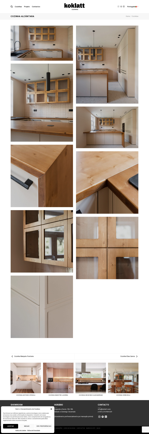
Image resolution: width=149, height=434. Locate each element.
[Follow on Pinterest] (121, 7)
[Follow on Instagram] (118, 7)
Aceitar (10, 426)
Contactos (36, 7)
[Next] (138, 381)
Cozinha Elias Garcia (127, 356)
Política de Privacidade (33, 430)
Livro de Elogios (69, 428)
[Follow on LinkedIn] (124, 7)
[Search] (12, 6)
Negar (26, 426)
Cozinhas (18, 7)
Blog (98, 428)
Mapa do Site (90, 428)
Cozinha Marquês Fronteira (24, 356)
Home (128, 16)
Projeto (27, 7)
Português (131, 7)
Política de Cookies (20, 430)
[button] (51, 409)
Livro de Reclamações (54, 428)
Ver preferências (43, 426)
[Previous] (10, 381)
